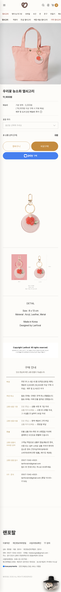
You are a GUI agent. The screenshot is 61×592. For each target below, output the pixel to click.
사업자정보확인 (35, 543)
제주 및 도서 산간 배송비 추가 (27, 111)
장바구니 (16, 146)
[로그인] (48, 5)
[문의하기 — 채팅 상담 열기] (51, 583)
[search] (43, 5)
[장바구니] (52, 5)
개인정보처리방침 (19, 543)
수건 (34, 14)
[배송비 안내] (41, 111)
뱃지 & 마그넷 (17, 14)
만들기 (52, 14)
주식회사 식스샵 (52, 562)
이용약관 (6, 543)
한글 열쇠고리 (26, 19)
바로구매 (45, 146)
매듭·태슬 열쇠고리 (41, 19)
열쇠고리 (5, 14)
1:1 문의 (47, 543)
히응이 (15, 19)
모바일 (27, 14)
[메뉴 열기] (5, 5)
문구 (45, 14)
